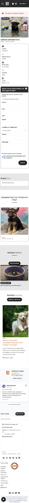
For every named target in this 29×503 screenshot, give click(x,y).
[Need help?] (3, 499)
